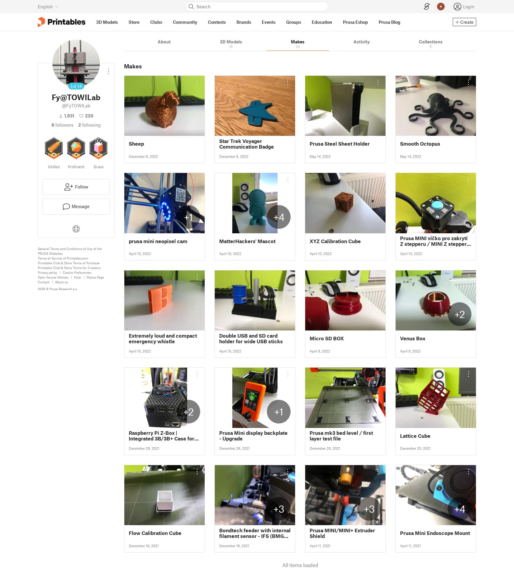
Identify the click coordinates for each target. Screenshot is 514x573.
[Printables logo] (61, 22)
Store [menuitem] (134, 22)
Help (77, 277)
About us (61, 282)
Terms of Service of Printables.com (63, 258)
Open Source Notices (53, 277)
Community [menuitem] (185, 22)
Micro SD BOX (327, 338)
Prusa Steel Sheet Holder (340, 144)
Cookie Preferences (77, 272)
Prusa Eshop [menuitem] (355, 22)
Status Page (95, 277)
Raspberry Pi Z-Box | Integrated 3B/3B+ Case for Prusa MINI (161, 435)
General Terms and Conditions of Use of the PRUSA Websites (70, 251)
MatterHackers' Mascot (247, 241)
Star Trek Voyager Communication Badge (246, 143)
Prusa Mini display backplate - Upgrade (253, 435)
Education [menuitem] (322, 22)
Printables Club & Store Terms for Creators (69, 268)
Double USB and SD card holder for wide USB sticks (251, 338)
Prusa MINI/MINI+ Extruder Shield (342, 533)
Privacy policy (47, 272)
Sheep (136, 144)
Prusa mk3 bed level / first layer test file (341, 435)
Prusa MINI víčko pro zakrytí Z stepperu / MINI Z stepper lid (434, 241)
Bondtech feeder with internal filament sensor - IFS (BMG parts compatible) (255, 533)
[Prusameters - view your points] (441, 6)
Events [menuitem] (268, 22)
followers (62, 124)
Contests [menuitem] (217, 22)
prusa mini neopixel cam (158, 241)
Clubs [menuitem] (156, 22)
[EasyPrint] (426, 6)
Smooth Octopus (420, 144)
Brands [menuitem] (243, 22)
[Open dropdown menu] (109, 69)
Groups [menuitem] (293, 22)
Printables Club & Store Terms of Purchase (69, 263)
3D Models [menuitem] (107, 22)
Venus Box (412, 338)
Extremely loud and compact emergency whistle (163, 338)
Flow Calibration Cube (155, 533)
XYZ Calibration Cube (335, 241)
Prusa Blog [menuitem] (389, 22)
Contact (43, 282)
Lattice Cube (415, 436)
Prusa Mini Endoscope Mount (435, 533)
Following (89, 124)
